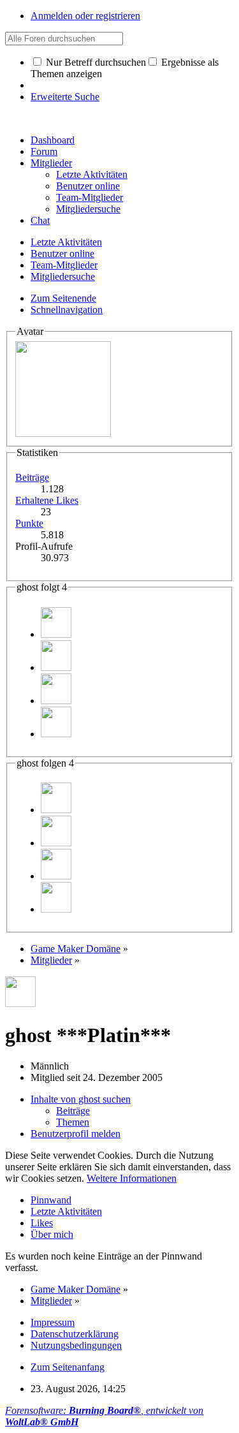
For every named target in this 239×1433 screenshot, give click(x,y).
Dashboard (53, 140)
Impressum (53, 1322)
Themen (72, 1122)
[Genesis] (56, 667)
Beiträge (32, 477)
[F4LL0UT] (56, 733)
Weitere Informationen (132, 1178)
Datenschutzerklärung (75, 1333)
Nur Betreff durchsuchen (94, 62)
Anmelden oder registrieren (85, 15)
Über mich (52, 1234)
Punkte (29, 523)
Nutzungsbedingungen (76, 1345)
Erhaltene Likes (46, 500)
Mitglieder (51, 163)
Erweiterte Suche (65, 96)
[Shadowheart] (56, 634)
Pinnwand (51, 1199)
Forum (44, 151)
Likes (42, 1222)
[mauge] (56, 700)
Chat (40, 220)
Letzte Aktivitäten (66, 1211)
